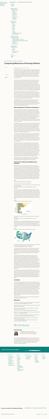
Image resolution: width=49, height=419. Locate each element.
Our (18, 354)
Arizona (13, 24)
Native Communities (15, 34)
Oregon (13, 29)
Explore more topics (12, 365)
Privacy (42, 414)
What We (9, 354)
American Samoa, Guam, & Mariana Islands (20, 367)
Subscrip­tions (14, 52)
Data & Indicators (15, 41)
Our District (12, 21)
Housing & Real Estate (21, 324)
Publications (28, 358)
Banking (13, 15)
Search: (12, 54)
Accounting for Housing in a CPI (33, 305)
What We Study (13, 8)
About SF (43, 354)
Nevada (13, 28)
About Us (12, 3)
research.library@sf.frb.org (22, 343)
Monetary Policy (14, 10)
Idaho (13, 27)
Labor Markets (14, 12)
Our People (13, 4)
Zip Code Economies (15, 51)
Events (13, 48)
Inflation (13, 11)
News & (36, 354)
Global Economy (14, 14)
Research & (28, 354)
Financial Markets (11, 363)
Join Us (43, 358)
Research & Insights (14, 36)
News (13, 50)
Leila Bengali (6, 74)
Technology (10, 364)
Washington (19, 365)
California (13, 25)
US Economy (14, 13)
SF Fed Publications (15, 43)
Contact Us (45, 414)
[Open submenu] (16, 8)
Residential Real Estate (26, 325)
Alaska (13, 23)
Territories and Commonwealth (17, 33)
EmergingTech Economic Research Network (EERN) (20, 40)
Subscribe (3, 408)
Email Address (27, 350)
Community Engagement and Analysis (18, 39)
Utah (18, 364)
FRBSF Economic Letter (17, 68)
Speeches (14, 49)
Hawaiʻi (13, 26)
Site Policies (38, 414)
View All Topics (14, 19)
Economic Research (15, 38)
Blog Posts (14, 42)
